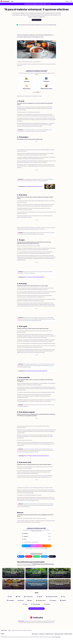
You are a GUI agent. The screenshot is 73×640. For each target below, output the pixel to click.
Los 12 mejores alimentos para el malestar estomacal (37, 455)
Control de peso (29, 596)
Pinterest (29, 556)
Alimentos (21, 600)
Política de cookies (68, 633)
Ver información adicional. (56, 636)
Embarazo (64, 600)
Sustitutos (48, 604)
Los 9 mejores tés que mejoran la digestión (35, 277)
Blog (12, 1)
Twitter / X (45, 556)
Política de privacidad (58, 633)
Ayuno (30, 600)
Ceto (64, 596)
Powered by (37, 92)
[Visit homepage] (36, 618)
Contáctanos (41, 633)
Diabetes (40, 596)
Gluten (25, 604)
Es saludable (11, 600)
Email (52, 556)
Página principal (4, 630)
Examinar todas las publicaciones (36, 608)
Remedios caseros (42, 600)
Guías (10, 596)
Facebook (22, 556)
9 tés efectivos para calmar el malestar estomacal (25, 1)
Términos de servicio (49, 633)
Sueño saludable (36, 604)
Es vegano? (53, 600)
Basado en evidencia (37, 19)
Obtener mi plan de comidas (36, 545)
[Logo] (4, 1)
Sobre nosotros (35, 633)
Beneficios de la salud (52, 596)
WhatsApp (37, 556)
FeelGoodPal (21, 621)
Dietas (19, 596)
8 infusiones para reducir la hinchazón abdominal (36, 370)
